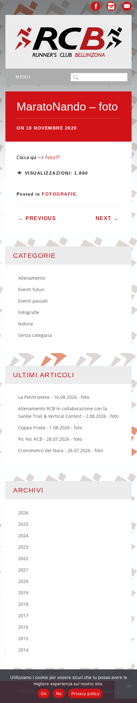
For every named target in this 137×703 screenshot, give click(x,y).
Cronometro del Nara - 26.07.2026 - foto (60, 450)
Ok (44, 693)
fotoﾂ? (52, 157)
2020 (23, 581)
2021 (23, 570)
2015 (23, 638)
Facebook (95, 6)
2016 (23, 627)
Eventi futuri (31, 289)
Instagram (111, 6)
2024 (23, 535)
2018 (23, 604)
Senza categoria (35, 335)
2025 (23, 524)
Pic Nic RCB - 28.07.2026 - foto (50, 439)
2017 (23, 616)
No (59, 693)
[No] (129, 686)
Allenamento (31, 278)
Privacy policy (85, 693)
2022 (23, 558)
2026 (23, 513)
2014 (23, 650)
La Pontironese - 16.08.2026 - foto (53, 397)
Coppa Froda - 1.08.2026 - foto (50, 428)
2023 (23, 547)
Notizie (25, 324)
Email (127, 6)
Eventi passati (33, 301)
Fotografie (59, 194)
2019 (23, 593)
